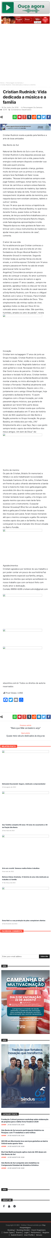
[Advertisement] (25, 51)
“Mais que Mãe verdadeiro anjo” (25, 726)
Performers (35, 1232)
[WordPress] (14, 1206)
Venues (39, 1235)
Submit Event (16, 1235)
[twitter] (44, 117)
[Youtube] (9, 1206)
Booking (11, 1230)
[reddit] (34, 117)
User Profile (29, 1235)
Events (19, 1232)
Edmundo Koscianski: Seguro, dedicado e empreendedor (24, 784)
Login (26, 1232)
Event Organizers (39, 1230)
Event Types (9, 1232)
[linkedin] (39, 117)
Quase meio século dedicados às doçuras (25, 734)
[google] (24, 117)
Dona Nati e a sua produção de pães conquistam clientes (23, 920)
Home (2, 83)
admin (4, 1125)
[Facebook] (3, 1206)
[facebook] (48, 117)
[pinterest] (19, 117)
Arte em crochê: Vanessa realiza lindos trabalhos (20, 868)
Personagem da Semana (14, 83)
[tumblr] (29, 117)
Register (45, 1232)
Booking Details (23, 1230)
